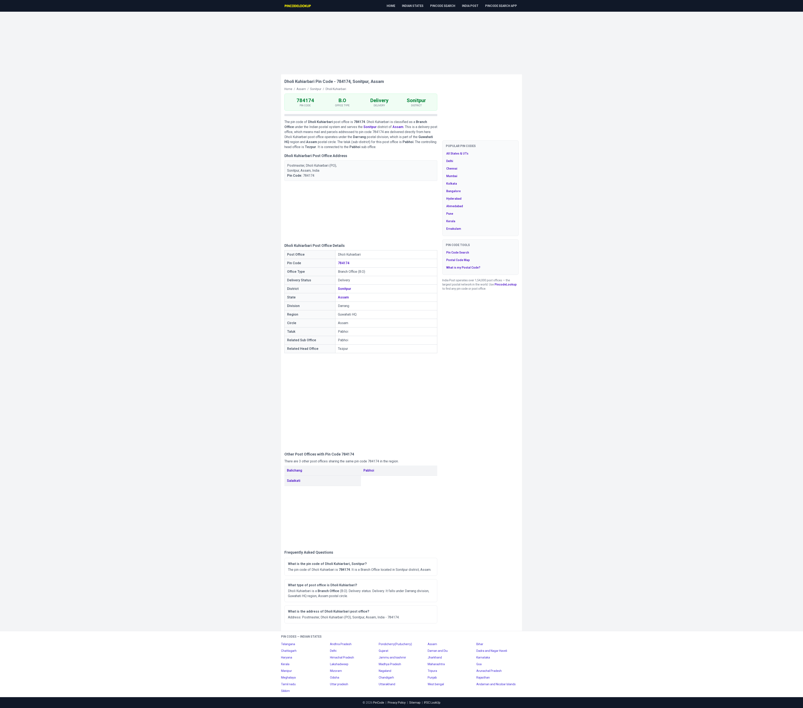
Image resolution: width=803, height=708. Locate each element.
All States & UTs (457, 153)
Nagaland (385, 670)
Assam (398, 127)
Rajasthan (483, 677)
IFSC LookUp (432, 702)
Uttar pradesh (339, 684)
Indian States (412, 6)
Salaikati (293, 481)
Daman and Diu (438, 650)
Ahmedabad (454, 206)
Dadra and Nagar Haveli (491, 650)
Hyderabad (454, 198)
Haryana (286, 657)
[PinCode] (298, 6)
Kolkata (451, 183)
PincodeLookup (506, 284)
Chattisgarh (289, 650)
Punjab (432, 677)
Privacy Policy (397, 702)
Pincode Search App (501, 6)
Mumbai (451, 176)
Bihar (479, 644)
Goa (479, 664)
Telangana (288, 644)
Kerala (450, 221)
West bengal (436, 684)
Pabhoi (368, 470)
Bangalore (453, 191)
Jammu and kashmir (392, 657)
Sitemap (415, 702)
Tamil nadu (288, 684)
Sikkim (285, 691)
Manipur (286, 670)
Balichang (294, 470)
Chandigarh (386, 677)
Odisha (334, 677)
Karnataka (483, 657)
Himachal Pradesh (342, 657)
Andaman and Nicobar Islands (496, 684)
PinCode (378, 702)
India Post (470, 6)
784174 (343, 263)
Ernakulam (453, 228)
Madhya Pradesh (390, 664)
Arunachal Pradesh (489, 670)
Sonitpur (370, 127)
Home (391, 6)
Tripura (432, 670)
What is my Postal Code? (463, 267)
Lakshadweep (339, 664)
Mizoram (336, 670)
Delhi (449, 161)
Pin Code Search (457, 252)
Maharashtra (436, 664)
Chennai (451, 168)
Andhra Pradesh (341, 644)
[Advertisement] (401, 41)
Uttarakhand (387, 684)
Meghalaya (288, 677)
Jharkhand (435, 657)
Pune (449, 213)
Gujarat (383, 650)
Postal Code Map (458, 260)
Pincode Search (442, 6)
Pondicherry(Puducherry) (395, 644)
